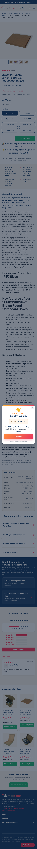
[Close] (32, 407)
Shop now (18, 437)
